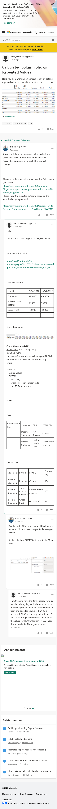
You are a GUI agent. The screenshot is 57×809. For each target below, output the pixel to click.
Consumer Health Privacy (38, 803)
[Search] (35, 32)
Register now (9, 22)
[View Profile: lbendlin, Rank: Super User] (5, 148)
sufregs (25, 753)
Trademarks (7, 799)
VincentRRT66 (27, 742)
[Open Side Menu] (4, 32)
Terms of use (41, 794)
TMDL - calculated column (20, 738)
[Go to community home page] (19, 32)
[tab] (27, 708)
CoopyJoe (24, 764)
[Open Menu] (53, 40)
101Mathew (27, 775)
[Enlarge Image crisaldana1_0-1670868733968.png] (30, 336)
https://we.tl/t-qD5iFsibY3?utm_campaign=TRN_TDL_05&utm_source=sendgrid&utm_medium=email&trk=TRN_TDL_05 (30, 264)
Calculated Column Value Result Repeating (28, 760)
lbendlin (13, 146)
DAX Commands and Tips (14, 40)
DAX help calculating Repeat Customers (26, 728)
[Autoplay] (24, 708)
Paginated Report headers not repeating (27, 749)
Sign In (51, 32)
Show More (10, 116)
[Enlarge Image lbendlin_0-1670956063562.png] (31, 565)
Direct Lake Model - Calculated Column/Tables (30, 771)
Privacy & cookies (26, 794)
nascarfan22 (24, 731)
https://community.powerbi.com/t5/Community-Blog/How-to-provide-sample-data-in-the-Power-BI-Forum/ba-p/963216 (28, 189)
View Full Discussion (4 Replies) (17, 140)
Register (42, 32)
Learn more (37, 49)
